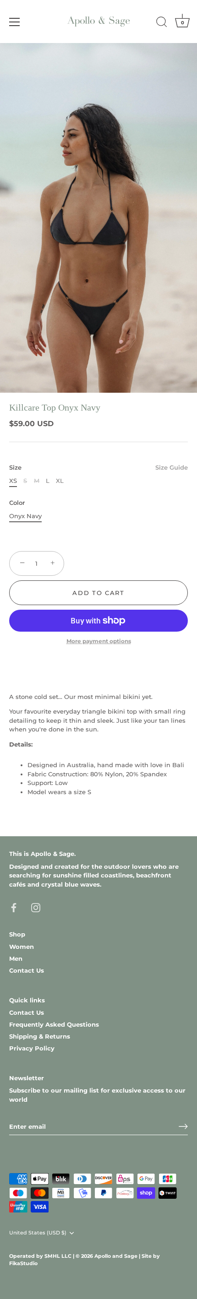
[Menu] (15, 22)
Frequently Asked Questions (54, 1024)
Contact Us (26, 970)
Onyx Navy (25, 516)
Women (21, 946)
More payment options (98, 641)
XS (13, 480)
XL (60, 480)
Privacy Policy (32, 1048)
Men (15, 958)
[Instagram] (35, 906)
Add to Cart (98, 592)
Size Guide (171, 467)
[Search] (162, 23)
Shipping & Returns (39, 1036)
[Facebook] (13, 906)
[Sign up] (183, 1126)
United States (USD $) (37, 1233)
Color (17, 502)
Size (98, 467)
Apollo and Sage (116, 1256)
